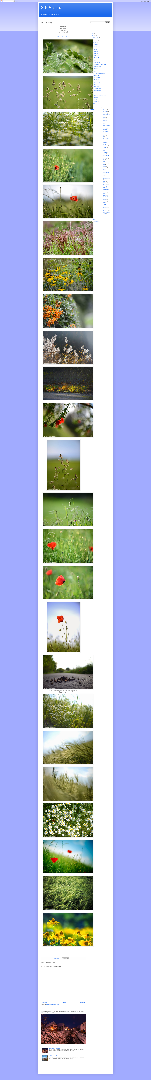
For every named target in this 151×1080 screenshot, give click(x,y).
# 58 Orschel (95, 68)
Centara (104, 128)
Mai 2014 (95, 42)
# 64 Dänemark (96, 57)
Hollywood (105, 158)
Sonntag (104, 192)
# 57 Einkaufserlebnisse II (98, 70)
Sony (104, 193)
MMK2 (104, 176)
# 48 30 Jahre (96, 86)
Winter (104, 209)
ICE (103, 159)
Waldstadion (105, 206)
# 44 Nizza (95, 94)
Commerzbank (106, 131)
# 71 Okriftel (95, 44)
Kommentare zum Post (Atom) (52, 1004)
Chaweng (105, 129)
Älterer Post (82, 1002)
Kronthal (104, 169)
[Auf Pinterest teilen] (68, 958)
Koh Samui (105, 163)
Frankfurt (104, 147)
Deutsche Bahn (106, 138)
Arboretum (105, 111)
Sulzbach (105, 199)
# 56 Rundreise (96, 71)
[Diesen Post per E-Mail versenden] (62, 958)
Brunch (104, 122)
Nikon (104, 181)
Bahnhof (104, 113)
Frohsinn (104, 149)
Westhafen (105, 207)
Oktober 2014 (96, 37)
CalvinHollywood (106, 125)
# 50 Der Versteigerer (97, 82)
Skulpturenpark (106, 189)
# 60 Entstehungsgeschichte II (99, 64)
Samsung (105, 186)
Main (104, 171)
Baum (104, 117)
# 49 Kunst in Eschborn (98, 84)
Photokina (105, 182)
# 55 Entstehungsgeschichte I (99, 73)
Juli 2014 (95, 39)
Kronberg (105, 167)
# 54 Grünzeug (96, 75)
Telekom (104, 201)
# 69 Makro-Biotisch (97, 48)
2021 (93, 31)
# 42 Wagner (95, 97)
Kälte (104, 161)
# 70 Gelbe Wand (96, 46)
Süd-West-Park (106, 196)
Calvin (104, 123)
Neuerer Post (44, 1002)
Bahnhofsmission (106, 114)
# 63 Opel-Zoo (96, 59)
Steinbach (105, 195)
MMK (104, 175)
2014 (93, 35)
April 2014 (95, 101)
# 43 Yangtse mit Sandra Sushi (99, 95)
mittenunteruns (106, 172)
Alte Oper (105, 109)
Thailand (104, 204)
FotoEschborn (96, 221)
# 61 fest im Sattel (96, 62)
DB (103, 136)
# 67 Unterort (95, 51)
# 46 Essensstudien (97, 90)
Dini (94, 219)
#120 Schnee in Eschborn (48, 1009)
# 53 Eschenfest (96, 77)
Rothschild (105, 184)
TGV (104, 202)
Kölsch (104, 166)
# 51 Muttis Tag (96, 81)
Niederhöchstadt (106, 178)
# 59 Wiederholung (97, 66)
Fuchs (104, 153)
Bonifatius (105, 120)
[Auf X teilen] (65, 958)
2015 (93, 33)
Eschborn (105, 144)
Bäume (104, 118)
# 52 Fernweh (96, 79)
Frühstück (105, 152)
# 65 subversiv (96, 55)
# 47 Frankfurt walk (97, 88)
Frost (104, 150)
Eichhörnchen (106, 141)
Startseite (64, 1002)
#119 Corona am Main (53, 1055)
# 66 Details (95, 53)
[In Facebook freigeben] (67, 958)
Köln (104, 164)
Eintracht (104, 142)
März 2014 (95, 103)
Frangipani (105, 145)
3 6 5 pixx (51, 7)
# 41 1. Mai (95, 99)
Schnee (104, 187)
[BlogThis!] (64, 958)
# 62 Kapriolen (96, 60)
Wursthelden (105, 210)
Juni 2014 (95, 40)
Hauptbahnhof (106, 155)
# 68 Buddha (95, 49)
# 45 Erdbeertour (96, 92)
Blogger (94, 1070)
